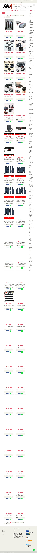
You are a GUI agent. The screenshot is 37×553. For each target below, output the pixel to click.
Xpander (30, 269)
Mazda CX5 (30, 198)
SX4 (29, 242)
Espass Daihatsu (30, 115)
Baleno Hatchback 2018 (30, 72)
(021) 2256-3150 (5, 0)
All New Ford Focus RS (31, 33)
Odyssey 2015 (31, 214)
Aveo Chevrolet (30, 68)
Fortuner (30, 128)
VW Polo (30, 258)
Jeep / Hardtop (30, 166)
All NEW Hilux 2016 (31, 38)
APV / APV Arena (30, 63)
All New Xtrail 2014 (31, 59)
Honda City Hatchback (30, 147)
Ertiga (30, 112)
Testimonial (22, 0)
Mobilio (30, 204)
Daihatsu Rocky (30, 101)
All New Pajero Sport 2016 (31, 46)
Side (11, 9)
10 (4, 16)
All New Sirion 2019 (31, 52)
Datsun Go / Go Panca (31, 105)
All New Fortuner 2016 (31, 35)
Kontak (4, 531)
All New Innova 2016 (31, 40)
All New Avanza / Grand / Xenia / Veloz (31, 22)
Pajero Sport (31, 220)
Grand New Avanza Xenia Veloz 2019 (31, 139)
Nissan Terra (31, 212)
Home (4, 9)
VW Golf (30, 257)
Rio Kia (30, 224)
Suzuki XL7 (30, 240)
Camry (30, 81)
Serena (30, 229)
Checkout (27, 0)
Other (24, 9)
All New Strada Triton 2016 (31, 54)
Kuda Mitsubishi (30, 181)
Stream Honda (30, 239)
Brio (29, 77)
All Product (31, 13)
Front (8, 9)
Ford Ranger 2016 (31, 125)
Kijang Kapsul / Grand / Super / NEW (31, 178)
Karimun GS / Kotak (31, 172)
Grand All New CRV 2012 (31, 131)
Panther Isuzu (31, 221)
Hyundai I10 (30, 150)
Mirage (30, 201)
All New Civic (31, 27)
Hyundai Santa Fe (31, 154)
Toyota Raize (31, 248)
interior (19, 9)
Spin (29, 235)
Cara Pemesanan (26, 6)
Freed (30, 129)
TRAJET (30, 250)
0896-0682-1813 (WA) (11, 0)
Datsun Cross (31, 103)
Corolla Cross (30, 97)
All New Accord (30, 18)
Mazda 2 (30, 192)
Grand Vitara (31, 141)
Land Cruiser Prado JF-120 (31, 185)
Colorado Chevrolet (30, 94)
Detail (12, 77)
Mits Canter (31, 202)
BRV (29, 78)
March (30, 191)
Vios (29, 254)
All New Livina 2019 (31, 44)
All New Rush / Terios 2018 (31, 49)
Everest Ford (31, 120)
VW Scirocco (31, 260)
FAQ (31, 6)
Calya (30, 80)
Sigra (30, 232)
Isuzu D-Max (31, 162)
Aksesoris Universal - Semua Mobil (31, 16)
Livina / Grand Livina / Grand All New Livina (31, 189)
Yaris (30, 270)
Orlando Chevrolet (30, 216)
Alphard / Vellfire (30, 61)
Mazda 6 (30, 194)
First (4, 15)
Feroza (30, 121)
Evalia (30, 118)
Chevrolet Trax (30, 89)
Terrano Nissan (30, 245)
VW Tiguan (30, 261)
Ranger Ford (31, 223)
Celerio (30, 87)
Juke (29, 167)
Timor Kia (30, 247)
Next (6, 16)
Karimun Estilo (30, 169)
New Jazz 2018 (31, 208)
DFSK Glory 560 (30, 107)
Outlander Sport (30, 218)
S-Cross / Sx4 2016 (31, 228)
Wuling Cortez (30, 267)
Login (22, 2)
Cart (32, 0)
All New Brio (31, 24)
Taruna (30, 243)
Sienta (30, 231)
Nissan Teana (31, 211)
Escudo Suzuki (31, 113)
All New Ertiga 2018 (31, 31)
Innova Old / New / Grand (31, 160)
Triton (30, 251)
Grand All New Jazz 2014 (31, 134)
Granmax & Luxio (30, 143)
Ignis (29, 158)
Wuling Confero (30, 265)
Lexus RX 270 (31, 186)
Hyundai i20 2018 (30, 152)
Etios (30, 117)
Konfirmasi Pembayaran (18, 6)
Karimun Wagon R (30, 174)
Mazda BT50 (31, 195)
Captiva (30, 84)
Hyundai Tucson (30, 157)
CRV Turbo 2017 (30, 99)
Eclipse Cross (31, 109)
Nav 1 (30, 205)
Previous (8, 15)
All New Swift (31, 56)
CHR (29, 91)
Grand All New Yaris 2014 (31, 136)
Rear (15, 9)
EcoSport (30, 110)
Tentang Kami (5, 530)
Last (9, 16)
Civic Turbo (31, 92)
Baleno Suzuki (31, 74)
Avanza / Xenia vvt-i (31, 65)
